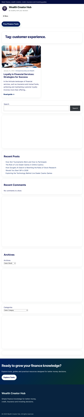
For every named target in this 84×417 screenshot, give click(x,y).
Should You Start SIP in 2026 (17, 170)
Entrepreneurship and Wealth (25, 71)
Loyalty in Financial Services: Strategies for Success (19, 75)
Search (6, 104)
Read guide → (9, 94)
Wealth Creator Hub (20, 7)
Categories (8, 307)
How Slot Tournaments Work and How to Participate (26, 162)
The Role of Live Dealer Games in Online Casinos (24, 165)
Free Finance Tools (11, 24)
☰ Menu (5, 16)
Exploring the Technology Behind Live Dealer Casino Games (29, 173)
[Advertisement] (42, 131)
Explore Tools (9, 377)
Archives (7, 260)
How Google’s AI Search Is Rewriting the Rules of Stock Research (31, 168)
